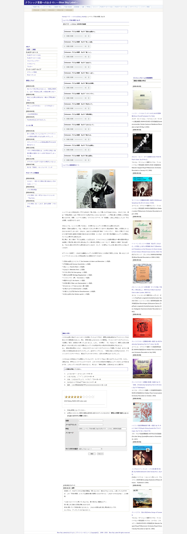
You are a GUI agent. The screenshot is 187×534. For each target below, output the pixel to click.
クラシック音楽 (32, 72)
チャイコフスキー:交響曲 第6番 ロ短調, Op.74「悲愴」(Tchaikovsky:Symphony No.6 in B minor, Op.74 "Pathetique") (146, 384)
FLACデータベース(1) (34, 55)
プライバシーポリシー (82, 532)
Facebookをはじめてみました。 (37, 120)
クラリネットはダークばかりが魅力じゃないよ (41, 161)
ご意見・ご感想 (31, 49)
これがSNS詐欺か (32, 114)
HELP (28, 46)
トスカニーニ (31, 63)
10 (92, 396)
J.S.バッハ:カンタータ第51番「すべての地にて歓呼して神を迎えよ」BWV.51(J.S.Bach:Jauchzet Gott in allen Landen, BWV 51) (147, 289)
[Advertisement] (41, 27)
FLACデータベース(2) (34, 58)
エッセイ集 (29, 125)
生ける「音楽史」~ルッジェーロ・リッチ (39, 167)
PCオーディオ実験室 (32, 173)
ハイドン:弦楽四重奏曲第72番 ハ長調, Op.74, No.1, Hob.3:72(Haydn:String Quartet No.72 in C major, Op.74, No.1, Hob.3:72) (146, 428)
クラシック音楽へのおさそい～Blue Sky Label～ (51, 2)
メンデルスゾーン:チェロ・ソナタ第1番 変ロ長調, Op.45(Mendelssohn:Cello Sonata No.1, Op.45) (147, 471)
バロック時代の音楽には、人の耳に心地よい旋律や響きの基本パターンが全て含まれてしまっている (41, 153)
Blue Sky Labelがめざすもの (65, 532)
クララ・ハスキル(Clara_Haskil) (76, 16)
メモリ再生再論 (32, 189)
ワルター (30, 66)
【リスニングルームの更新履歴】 (143, 78)
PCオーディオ (31, 75)
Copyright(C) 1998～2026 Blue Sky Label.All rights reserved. (110, 532)
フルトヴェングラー (33, 61)
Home (64, 16)
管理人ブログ (30, 80)
